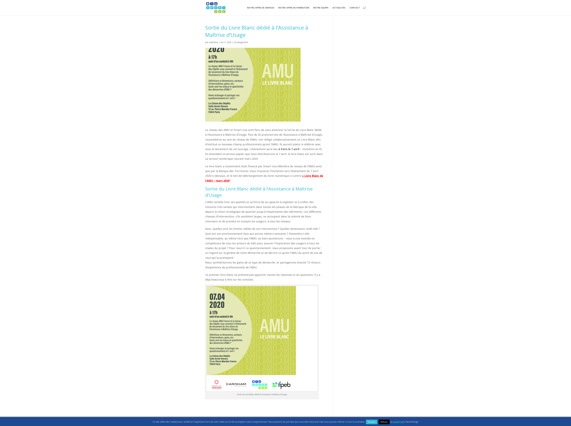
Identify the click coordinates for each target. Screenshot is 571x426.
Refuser (384, 422)
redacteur (213, 42)
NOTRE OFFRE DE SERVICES (260, 8)
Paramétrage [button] (411, 421)
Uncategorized (241, 42)
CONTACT (354, 8)
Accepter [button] (372, 422)
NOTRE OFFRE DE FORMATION (293, 8)
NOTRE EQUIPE (320, 8)
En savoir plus (397, 421)
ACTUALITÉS (338, 8)
